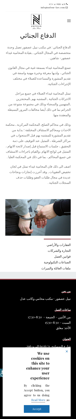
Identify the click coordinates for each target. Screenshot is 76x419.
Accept (36, 409)
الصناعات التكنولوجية (57, 262)
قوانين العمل (62, 256)
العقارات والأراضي (59, 245)
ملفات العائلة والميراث (56, 268)
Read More (38, 400)
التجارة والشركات (59, 250)
